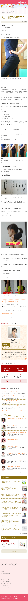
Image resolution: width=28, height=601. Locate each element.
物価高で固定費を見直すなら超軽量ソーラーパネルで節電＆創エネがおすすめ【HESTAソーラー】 (11, 521)
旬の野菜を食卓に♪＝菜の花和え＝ (14, 466)
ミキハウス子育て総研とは (5, 573)
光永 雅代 (14, 340)
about (18, 2)
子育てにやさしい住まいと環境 (6, 583)
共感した (20, 368)
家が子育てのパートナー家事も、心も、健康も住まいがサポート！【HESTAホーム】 (10, 488)
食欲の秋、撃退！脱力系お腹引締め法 (9, 400)
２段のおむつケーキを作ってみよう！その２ (16, 453)
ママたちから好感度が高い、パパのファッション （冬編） (17, 433)
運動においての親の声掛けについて (14, 425)
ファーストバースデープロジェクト (7, 587)
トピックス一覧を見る (22, 533)
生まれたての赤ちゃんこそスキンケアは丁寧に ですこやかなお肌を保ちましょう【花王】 (11, 508)
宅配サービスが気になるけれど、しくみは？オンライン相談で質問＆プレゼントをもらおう (11, 495)
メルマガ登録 (23, 2)
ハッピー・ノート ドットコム (6, 577)
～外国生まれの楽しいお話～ (13, 439)
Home (3, 11)
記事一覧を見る (23, 473)
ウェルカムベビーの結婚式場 (5, 581)
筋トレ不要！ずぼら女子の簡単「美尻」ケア (11, 392)
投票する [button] (14, 551)
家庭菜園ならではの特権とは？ (13, 446)
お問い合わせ (3, 571)
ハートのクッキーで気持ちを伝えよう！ (15, 460)
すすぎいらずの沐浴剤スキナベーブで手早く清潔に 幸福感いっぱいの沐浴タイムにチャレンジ (11, 502)
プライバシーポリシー (4, 569)
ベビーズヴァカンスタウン (5, 585)
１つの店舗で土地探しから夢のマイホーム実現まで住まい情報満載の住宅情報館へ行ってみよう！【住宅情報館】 (11, 515)
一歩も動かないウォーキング (8, 395)
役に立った (7, 368)
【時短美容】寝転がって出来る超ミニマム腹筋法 (12, 411)
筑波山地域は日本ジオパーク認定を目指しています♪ (17, 419)
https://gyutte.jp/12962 (7, 313)
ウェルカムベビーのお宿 (5, 579)
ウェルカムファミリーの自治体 (6, 588)
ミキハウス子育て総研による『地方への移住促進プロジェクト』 (11, 482)
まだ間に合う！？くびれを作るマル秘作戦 (10, 405)
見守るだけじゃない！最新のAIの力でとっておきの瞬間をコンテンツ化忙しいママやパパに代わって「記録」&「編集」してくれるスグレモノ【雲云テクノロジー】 (11, 528)
